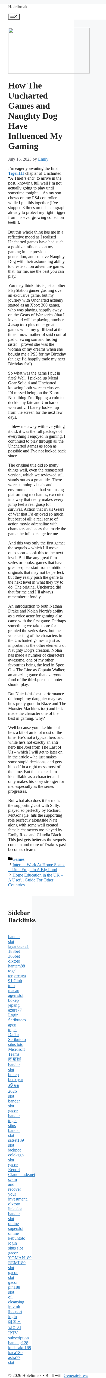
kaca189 (15, 1352)
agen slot (15, 995)
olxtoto (14, 961)
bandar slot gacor (14, 1106)
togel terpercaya (17, 973)
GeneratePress (76, 1375)
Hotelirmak (17, 6)
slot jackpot (14, 1147)
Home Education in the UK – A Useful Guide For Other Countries (35, 880)
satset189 (16, 1140)
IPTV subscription (18, 1335)
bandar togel (14, 1118)
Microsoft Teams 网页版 (16, 1054)
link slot (15, 1208)
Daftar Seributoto (17, 1037)
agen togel (12, 1027)
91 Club (15, 980)
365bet (14, 956)
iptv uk (14, 1306)
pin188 (14, 1287)
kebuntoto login (16, 1240)
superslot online (15, 1231)
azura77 (15, 1010)
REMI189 (17, 1262)
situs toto (15, 1044)
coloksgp (16, 1155)
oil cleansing (16, 1299)
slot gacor (13, 1162)
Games (18, 859)
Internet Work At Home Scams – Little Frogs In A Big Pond (36, 867)
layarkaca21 (18, 946)
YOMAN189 (20, 1257)
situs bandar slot (14, 1130)
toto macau (13, 988)
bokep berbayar (15, 1077)
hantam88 (16, 966)
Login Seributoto (17, 1017)
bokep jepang (14, 1003)
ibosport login (15, 1314)
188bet (14, 951)
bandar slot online (14, 1218)
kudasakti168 (19, 1347)
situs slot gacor (15, 1250)
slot (11, 1096)
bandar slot (14, 939)
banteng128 (18, 1342)
